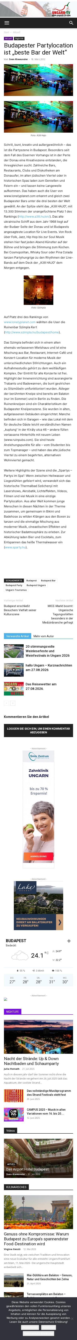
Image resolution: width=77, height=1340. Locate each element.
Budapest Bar (48, 580)
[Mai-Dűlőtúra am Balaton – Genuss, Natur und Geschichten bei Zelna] (14, 1280)
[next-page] (12, 703)
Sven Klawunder (18, 59)
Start (6, 32)
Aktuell (16, 32)
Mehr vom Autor (44, 636)
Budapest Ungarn (36, 585)
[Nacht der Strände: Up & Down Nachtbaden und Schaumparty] (38, 1037)
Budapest (31, 580)
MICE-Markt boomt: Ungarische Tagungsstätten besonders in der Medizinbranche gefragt (57, 614)
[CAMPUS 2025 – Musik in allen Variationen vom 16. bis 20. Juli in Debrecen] (14, 1114)
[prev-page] (6, 703)
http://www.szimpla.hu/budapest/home (32, 332)
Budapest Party (14, 585)
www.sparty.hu (15, 547)
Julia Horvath (12, 1068)
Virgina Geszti (12, 1249)
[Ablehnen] (72, 1319)
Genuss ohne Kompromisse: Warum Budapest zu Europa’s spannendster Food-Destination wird (36, 1239)
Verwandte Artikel (17, 636)
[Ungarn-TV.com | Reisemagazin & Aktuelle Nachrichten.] (38, 9)
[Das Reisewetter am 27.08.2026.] (14, 689)
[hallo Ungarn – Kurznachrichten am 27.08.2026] (14, 670)
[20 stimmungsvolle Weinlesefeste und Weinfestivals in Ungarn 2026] (14, 651)
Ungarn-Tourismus (16, 589)
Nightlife (19, 38)
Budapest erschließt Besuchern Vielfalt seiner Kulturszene (20, 610)
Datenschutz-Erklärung (38, 1333)
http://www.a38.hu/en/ (34, 216)
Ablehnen (48, 1327)
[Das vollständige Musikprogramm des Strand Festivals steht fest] (14, 1096)
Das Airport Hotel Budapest (27, 1169)
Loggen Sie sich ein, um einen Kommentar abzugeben (38, 730)
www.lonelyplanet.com (20, 322)
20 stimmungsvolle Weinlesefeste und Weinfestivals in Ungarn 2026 (48, 650)
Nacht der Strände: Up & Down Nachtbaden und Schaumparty (31, 1061)
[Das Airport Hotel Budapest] (38, 1158)
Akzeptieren (30, 1327)
